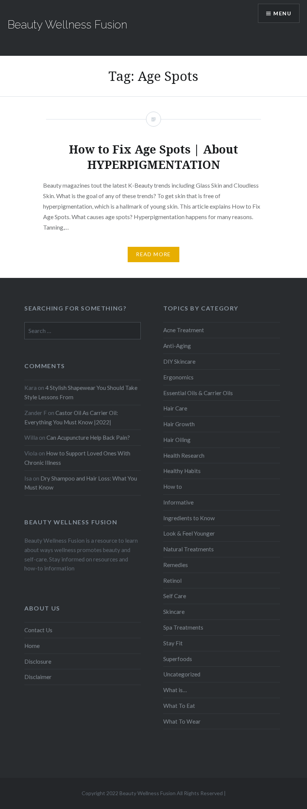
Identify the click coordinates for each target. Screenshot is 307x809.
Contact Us (38, 630)
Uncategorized (181, 674)
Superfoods (177, 658)
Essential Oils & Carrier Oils (198, 393)
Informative (178, 502)
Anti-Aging (177, 345)
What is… (175, 690)
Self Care (174, 596)
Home (32, 645)
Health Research (183, 455)
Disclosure (37, 661)
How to (172, 486)
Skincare (174, 611)
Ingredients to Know (189, 518)
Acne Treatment (183, 330)
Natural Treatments (188, 549)
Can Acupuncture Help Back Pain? (88, 437)
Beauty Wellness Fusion (67, 24)
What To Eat (179, 705)
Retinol (172, 580)
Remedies (175, 564)
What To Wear (182, 721)
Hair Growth (179, 424)
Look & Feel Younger (189, 533)
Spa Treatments (183, 627)
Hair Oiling (177, 439)
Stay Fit (173, 643)
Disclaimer (38, 676)
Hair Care (175, 408)
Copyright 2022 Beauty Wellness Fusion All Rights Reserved (152, 793)
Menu (282, 13)
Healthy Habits (182, 470)
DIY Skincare (179, 361)
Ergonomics (178, 377)
